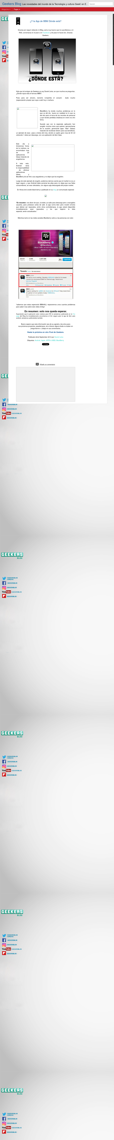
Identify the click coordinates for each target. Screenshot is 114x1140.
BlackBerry (60, 340)
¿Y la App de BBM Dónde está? (45, 21)
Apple (43, 340)
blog (54, 190)
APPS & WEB (50, 340)
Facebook (46, 32)
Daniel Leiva (59, 337)
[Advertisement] (87, 52)
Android (37, 340)
